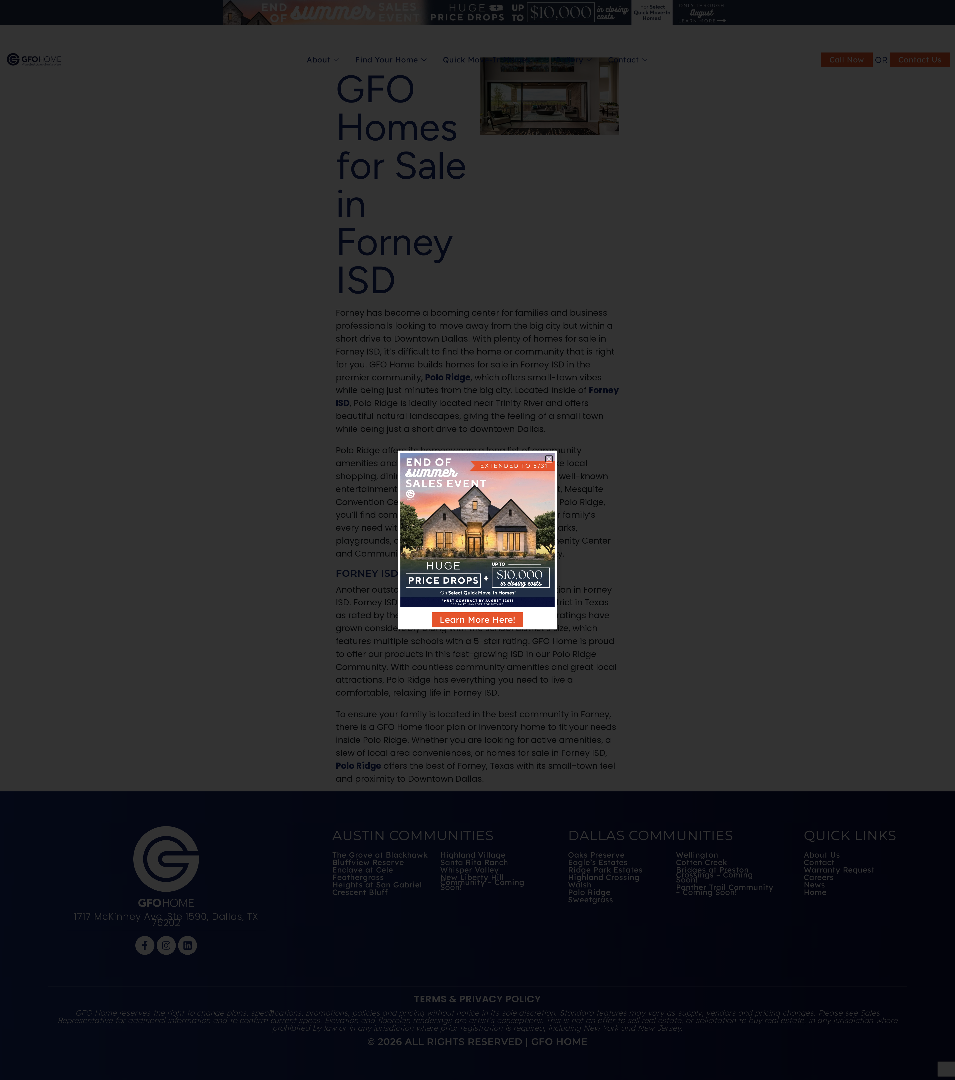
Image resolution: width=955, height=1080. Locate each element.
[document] (477, 540)
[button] (549, 459)
